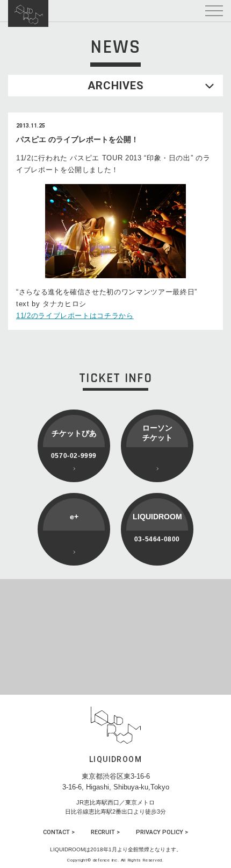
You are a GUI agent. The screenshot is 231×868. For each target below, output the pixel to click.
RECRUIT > (105, 832)
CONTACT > (59, 832)
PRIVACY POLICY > (162, 832)
